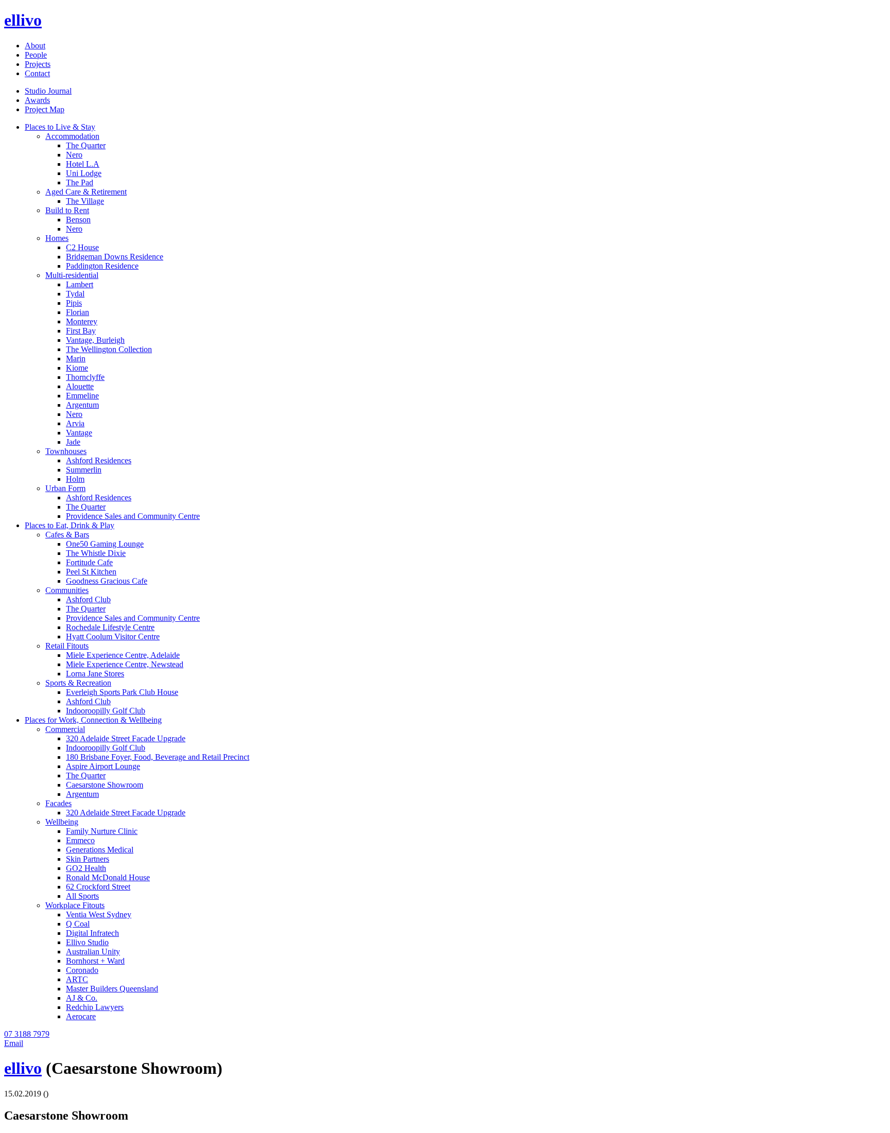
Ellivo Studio (87, 942)
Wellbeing (61, 821)
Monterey (81, 321)
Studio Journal (48, 90)
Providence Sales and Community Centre (133, 516)
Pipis (74, 303)
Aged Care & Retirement (86, 191)
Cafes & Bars (67, 534)
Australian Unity (93, 951)
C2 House (82, 247)
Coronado (82, 970)
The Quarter (86, 145)
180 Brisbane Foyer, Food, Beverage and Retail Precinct (157, 757)
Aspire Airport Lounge (103, 766)
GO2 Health (86, 868)
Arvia (75, 423)
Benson (78, 219)
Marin (75, 358)
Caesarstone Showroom (104, 784)
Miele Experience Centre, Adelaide (123, 655)
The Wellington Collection (109, 349)
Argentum (82, 404)
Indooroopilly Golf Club (105, 710)
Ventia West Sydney (98, 914)
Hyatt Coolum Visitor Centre (113, 636)
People (36, 54)
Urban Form (65, 488)
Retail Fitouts (67, 645)
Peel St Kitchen (91, 571)
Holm (75, 479)
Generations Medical (99, 849)
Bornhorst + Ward (95, 960)
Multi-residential (71, 275)
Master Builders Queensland (112, 988)
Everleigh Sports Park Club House (122, 692)
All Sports (82, 896)
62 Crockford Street (98, 886)
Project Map (44, 109)
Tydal (75, 293)
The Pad (79, 182)
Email (13, 1043)
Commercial (65, 729)
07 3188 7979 (26, 1034)
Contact (37, 73)
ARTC (77, 979)
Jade (73, 442)
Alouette (80, 386)
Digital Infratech (92, 933)
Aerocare (81, 1016)
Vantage (79, 432)
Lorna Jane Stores (95, 673)
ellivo (23, 20)
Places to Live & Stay (60, 127)
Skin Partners (87, 859)
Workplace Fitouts (75, 905)
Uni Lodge (83, 173)
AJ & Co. (81, 997)
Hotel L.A (82, 164)
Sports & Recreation (78, 682)
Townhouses (66, 451)
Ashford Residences (98, 460)
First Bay (81, 330)
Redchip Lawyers (95, 1007)
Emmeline (82, 395)
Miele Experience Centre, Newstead (124, 664)
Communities (67, 590)
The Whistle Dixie (96, 553)
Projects (37, 64)
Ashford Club (88, 599)
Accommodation (72, 136)
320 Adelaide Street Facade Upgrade (125, 738)
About (35, 45)
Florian (77, 312)
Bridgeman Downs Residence (114, 256)
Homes (57, 238)
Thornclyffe (85, 377)
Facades (58, 803)
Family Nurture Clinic (102, 831)
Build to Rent (67, 210)
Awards (37, 100)
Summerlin (83, 469)
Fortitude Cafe (89, 562)
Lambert (79, 284)
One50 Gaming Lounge (105, 543)
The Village (85, 201)
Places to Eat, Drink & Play (69, 525)
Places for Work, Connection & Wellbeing (93, 720)
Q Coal (78, 923)
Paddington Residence (102, 266)
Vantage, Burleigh (95, 340)
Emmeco (80, 840)
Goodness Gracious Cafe (106, 581)
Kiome (77, 367)
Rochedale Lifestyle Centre (110, 627)
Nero (74, 154)
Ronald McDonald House (108, 877)
